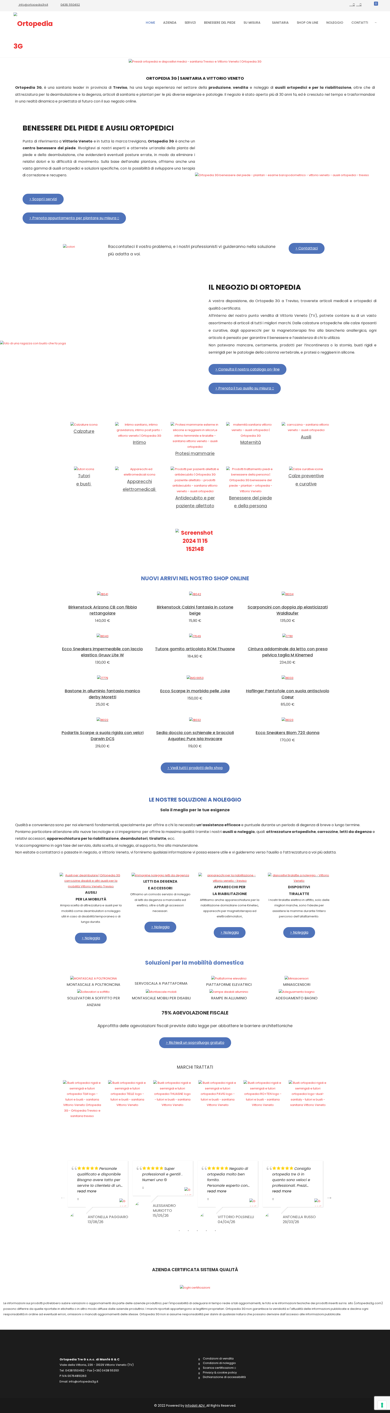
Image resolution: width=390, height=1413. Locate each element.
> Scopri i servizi (43, 199)
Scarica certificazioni (218, 1368)
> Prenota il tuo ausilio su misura (243, 388)
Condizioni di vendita (218, 1358)
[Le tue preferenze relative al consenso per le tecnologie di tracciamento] (382, 1405)
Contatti (359, 22)
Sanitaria (280, 22)
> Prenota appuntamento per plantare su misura (73, 218)
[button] (59, 1100)
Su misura (252, 22)
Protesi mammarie (195, 453)
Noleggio (334, 22)
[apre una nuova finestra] (352, 4)
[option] (82, 1099)
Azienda (169, 22)
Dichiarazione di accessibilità (224, 1377)
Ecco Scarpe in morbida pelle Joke (195, 691)
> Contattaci (306, 248)
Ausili (306, 437)
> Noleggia (91, 938)
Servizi (190, 22)
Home (150, 22)
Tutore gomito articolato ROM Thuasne (195, 649)
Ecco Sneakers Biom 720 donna (287, 732)
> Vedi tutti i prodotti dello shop (195, 767)
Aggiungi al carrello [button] (287, 637)
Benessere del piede (219, 22)
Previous (62, 1196)
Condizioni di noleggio (219, 1363)
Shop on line (307, 22)
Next (328, 1196)
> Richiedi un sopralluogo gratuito (195, 1042)
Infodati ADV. (195, 1405)
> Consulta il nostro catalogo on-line (247, 369)
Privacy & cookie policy (220, 1372)
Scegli (102, 595)
